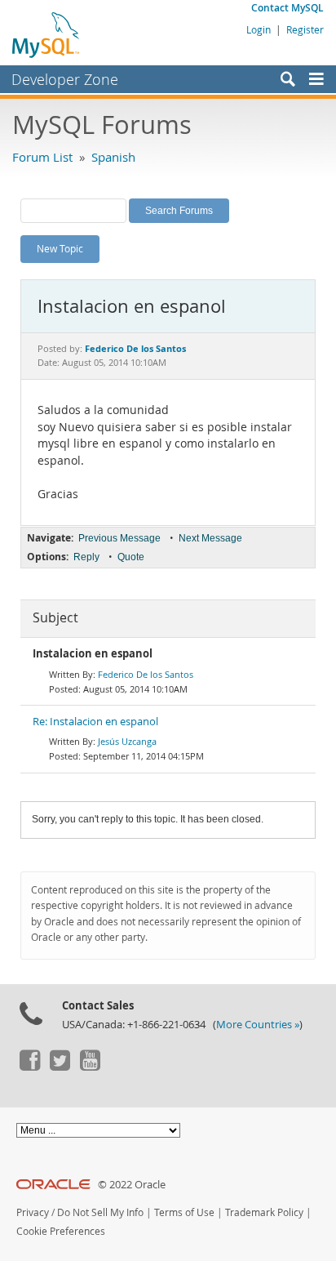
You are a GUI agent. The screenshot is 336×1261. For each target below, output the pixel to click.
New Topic (60, 248)
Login (258, 29)
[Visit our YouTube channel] (90, 1066)
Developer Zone (64, 79)
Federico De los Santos (145, 674)
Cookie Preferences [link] (60, 1231)
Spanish (113, 157)
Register (305, 29)
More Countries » (257, 1025)
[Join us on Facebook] (29, 1066)
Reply (86, 557)
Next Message (210, 538)
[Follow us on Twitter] (59, 1066)
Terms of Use (184, 1212)
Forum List (42, 157)
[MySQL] (46, 34)
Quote (130, 557)
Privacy (32, 1212)
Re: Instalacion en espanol (95, 722)
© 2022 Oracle (132, 1185)
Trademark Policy (264, 1212)
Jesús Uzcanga (127, 741)
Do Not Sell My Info (100, 1212)
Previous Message (119, 538)
